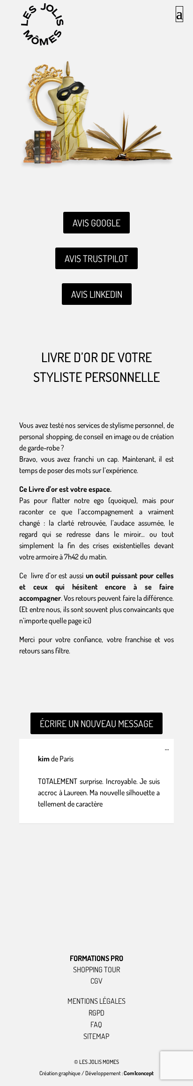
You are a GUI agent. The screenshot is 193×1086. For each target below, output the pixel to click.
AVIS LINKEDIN (96, 294)
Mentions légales (96, 1001)
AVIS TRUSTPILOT (96, 258)
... (169, 749)
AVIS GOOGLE (96, 223)
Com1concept (139, 1073)
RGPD (96, 1012)
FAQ (96, 1024)
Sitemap (96, 1036)
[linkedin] (96, 925)
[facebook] (128, 925)
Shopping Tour (96, 969)
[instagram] (65, 925)
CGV (96, 980)
